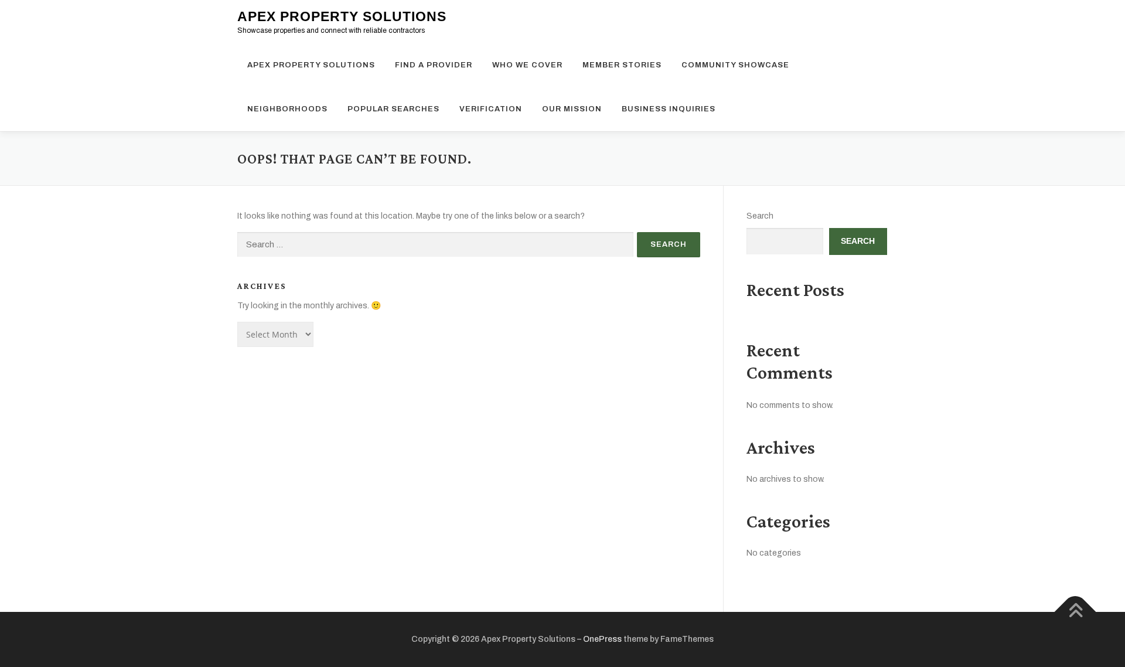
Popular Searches (393, 109)
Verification (490, 109)
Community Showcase (735, 65)
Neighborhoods (287, 109)
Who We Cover (527, 65)
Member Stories (622, 65)
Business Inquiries (668, 109)
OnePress (602, 639)
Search (759, 216)
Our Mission (572, 109)
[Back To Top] (1075, 612)
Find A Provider (433, 65)
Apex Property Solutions (341, 16)
